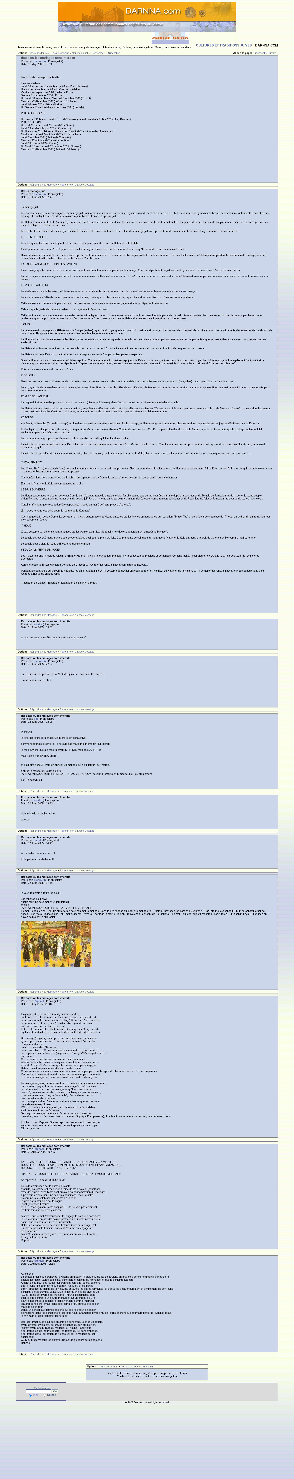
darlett (38, 840)
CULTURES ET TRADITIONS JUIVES (224, 45)
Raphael (39, 1001)
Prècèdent (259, 53)
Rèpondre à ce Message (43, 184)
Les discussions (60, 53)
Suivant (272, 53)
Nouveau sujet (80, 53)
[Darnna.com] (147, 16)
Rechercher (98, 53)
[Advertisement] (105, 38)
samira (38, 624)
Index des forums (39, 53)
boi (36, 718)
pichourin (40, 61)
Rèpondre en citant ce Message (77, 184)
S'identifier (114, 53)
